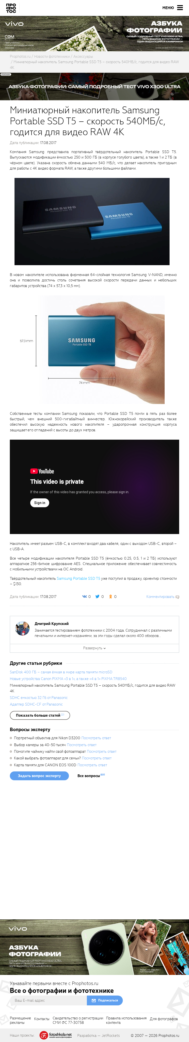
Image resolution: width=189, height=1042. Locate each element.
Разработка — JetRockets (98, 1035)
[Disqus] (94, 851)
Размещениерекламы (20, 1020)
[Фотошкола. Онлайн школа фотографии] (55, 1035)
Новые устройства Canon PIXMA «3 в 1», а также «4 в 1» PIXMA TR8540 (68, 678)
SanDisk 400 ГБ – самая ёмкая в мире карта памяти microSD (61, 672)
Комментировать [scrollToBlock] (160, 596)
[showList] (40, 715)
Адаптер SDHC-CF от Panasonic (36, 704)
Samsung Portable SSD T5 (78, 578)
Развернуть (92, 648)
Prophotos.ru (168, 1035)
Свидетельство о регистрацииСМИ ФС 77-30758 (78, 1020)
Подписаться (108, 1000)
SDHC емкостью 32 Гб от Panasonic (39, 697)
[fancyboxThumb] (92, 221)
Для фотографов (164, 1019)
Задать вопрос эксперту (39, 775)
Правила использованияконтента (126, 1020)
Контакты (41, 1019)
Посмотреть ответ (96, 738)
